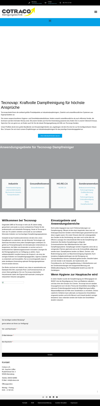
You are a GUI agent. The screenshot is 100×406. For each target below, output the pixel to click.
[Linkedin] (53, 397)
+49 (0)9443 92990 (37, 3)
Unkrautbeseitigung (87, 199)
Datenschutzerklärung (44, 403)
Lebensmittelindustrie (13, 190)
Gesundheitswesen (37, 187)
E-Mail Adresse (7, 335)
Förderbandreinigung (13, 187)
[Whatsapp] (43, 397)
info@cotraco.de (52, 3)
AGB (32, 403)
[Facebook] (50, 397)
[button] (96, 11)
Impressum (74, 403)
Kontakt (24, 403)
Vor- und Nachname (9, 329)
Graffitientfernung (87, 192)
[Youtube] (56, 397)
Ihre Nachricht (7, 342)
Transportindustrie (13, 195)
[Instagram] (46, 397)
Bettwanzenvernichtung (87, 187)
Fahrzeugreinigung (86, 190)
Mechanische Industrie (13, 192)
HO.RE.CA (62, 187)
